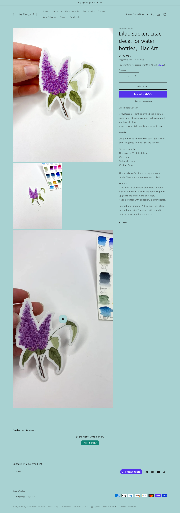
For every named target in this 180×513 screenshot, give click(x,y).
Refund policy (53, 507)
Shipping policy (95, 507)
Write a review (90, 442)
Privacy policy (66, 507)
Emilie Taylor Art (24, 507)
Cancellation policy (128, 507)
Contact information (110, 507)
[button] (56, 11)
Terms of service (80, 507)
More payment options (143, 101)
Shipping (122, 60)
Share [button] (124, 223)
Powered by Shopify (38, 507)
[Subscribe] (60, 471)
